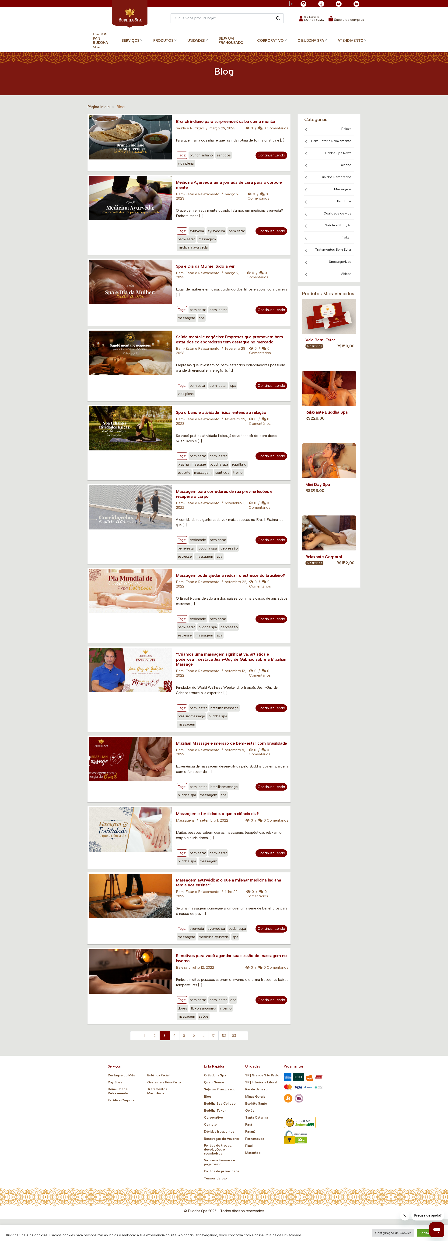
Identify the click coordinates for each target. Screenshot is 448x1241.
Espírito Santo (256, 1104)
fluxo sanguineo (203, 1008)
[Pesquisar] (278, 18)
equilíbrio (239, 464)
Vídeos (346, 274)
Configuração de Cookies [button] (393, 1233)
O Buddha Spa (215, 1075)
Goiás (249, 1111)
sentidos (224, 155)
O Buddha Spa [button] (311, 40)
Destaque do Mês (121, 1075)
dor (233, 1000)
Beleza (181, 967)
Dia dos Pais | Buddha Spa (100, 40)
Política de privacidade (221, 1171)
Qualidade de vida (337, 213)
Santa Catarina (256, 1118)
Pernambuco (254, 1139)
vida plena (186, 163)
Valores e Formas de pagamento (219, 1162)
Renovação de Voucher (222, 1139)
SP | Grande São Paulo (262, 1075)
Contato (210, 1125)
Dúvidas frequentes (219, 1132)
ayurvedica (216, 928)
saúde (203, 1016)
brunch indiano (201, 155)
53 (234, 1036)
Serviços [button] (131, 40)
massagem (207, 239)
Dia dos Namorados (336, 177)
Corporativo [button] (270, 40)
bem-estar (186, 239)
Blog (207, 1097)
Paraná (250, 1132)
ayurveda (197, 231)
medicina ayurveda (193, 247)
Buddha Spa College (220, 1104)
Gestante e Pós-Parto (164, 1082)
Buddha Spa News (337, 153)
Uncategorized (340, 262)
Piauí (249, 1146)
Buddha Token (215, 1111)
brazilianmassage (191, 716)
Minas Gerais (255, 1097)
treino (238, 472)
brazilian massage (192, 464)
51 (213, 1036)
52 (224, 1036)
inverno (226, 1008)
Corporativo (213, 1118)
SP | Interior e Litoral (261, 1082)
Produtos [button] (163, 40)
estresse (185, 556)
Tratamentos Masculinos (157, 1091)
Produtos (344, 201)
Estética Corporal (121, 1100)
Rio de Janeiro (256, 1089)
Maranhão (253, 1153)
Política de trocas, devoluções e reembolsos (218, 1149)
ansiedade (198, 540)
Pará (248, 1125)
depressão (229, 548)
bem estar (237, 231)
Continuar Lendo (271, 155)
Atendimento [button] (351, 40)
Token (346, 237)
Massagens (185, 820)
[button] (311, 20)
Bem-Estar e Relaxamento (198, 194)
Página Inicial (99, 106)
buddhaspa (237, 928)
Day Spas (115, 1082)
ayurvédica (216, 231)
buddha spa (219, 464)
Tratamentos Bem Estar (333, 250)
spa (201, 318)
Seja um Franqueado (231, 40)
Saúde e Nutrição (190, 128)
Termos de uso (215, 1178)
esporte (184, 472)
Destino (345, 165)
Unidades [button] (196, 40)
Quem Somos (214, 1082)
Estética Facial (158, 1075)
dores (182, 1008)
